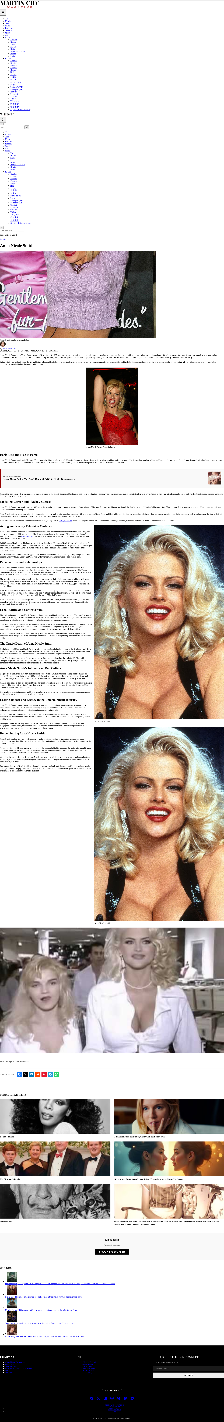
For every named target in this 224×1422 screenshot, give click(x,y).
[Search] (3, 120)
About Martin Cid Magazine (15, 1362)
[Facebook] (91, 1398)
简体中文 (14, 104)
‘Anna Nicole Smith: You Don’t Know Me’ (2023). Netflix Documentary (39, 479)
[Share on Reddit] (37, 1074)
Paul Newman (27, 536)
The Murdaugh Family (10, 1179)
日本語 (13, 77)
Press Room (9, 1364)
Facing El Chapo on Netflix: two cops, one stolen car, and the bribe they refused (44, 1310)
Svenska (13, 96)
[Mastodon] (125, 1398)
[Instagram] (112, 1398)
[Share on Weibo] (44, 1074)
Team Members (10, 1366)
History (13, 49)
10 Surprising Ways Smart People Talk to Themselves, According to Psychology (148, 1179)
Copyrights (114, 1411)
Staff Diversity (87, 1373)
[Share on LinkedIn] (31, 1074)
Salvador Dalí (6, 1222)
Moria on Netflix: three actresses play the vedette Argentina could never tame (42, 1323)
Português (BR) (16, 89)
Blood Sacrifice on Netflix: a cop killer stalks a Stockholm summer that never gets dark (46, 1297)
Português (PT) (16, 87)
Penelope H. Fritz (10, 348)
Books (13, 42)
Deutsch (13, 65)
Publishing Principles (89, 1362)
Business (8, 28)
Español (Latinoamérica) (20, 110)
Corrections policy (88, 1368)
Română (13, 92)
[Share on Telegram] (50, 1074)
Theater (13, 40)
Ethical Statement (88, 1364)
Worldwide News (17, 51)
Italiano (13, 75)
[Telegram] (132, 1398)
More (7, 37)
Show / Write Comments (112, 1252)
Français (13, 68)
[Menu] (3, 12)
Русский (14, 94)
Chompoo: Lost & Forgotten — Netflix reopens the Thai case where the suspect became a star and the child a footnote (66, 1284)
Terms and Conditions (114, 1405)
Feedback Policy (88, 1370)
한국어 (13, 80)
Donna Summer (7, 1137)
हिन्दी (12, 72)
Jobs (6, 1370)
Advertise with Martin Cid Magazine (18, 1368)
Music (7, 26)
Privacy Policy (114, 1409)
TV (6, 19)
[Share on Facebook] (19, 1074)
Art (6, 35)
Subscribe (188, 1375)
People (13, 47)
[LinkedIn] (105, 1398)
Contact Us (9, 1373)
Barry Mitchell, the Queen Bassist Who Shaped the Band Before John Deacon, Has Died (47, 1336)
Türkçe (13, 99)
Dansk (13, 70)
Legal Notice (114, 1406)
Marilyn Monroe (65, 521)
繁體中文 (14, 107)
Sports (7, 33)
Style (12, 44)
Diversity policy (87, 1366)
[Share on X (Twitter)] (25, 1074)
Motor (12, 56)
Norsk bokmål (16, 82)
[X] (98, 1398)
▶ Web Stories (112, 1391)
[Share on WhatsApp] (56, 1074)
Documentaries (11, 1284)
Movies (8, 21)
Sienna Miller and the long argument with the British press (139, 1137)
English (8, 58)
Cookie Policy (115, 1408)
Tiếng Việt (14, 101)
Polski (12, 85)
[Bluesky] (118, 1398)
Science (8, 30)
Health (13, 54)
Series (7, 1297)
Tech (7, 23)
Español (13, 63)
